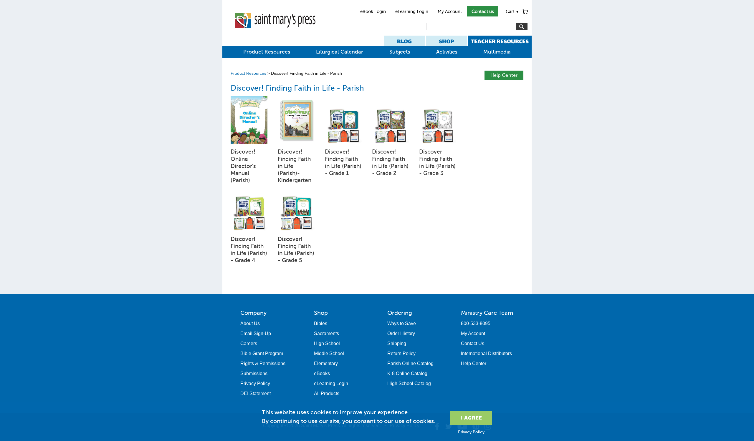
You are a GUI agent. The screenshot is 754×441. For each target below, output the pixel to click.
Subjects (399, 52)
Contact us (483, 11)
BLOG (404, 41)
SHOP (446, 41)
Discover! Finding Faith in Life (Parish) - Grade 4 (249, 250)
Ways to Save (401, 323)
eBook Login (373, 11)
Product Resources (266, 52)
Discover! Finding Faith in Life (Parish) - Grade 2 (390, 162)
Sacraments (326, 333)
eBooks (322, 373)
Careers (248, 343)
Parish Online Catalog (410, 363)
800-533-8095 (475, 323)
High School (327, 343)
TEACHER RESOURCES (500, 41)
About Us (250, 323)
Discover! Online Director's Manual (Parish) (243, 166)
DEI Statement (255, 393)
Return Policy (401, 353)
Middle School (329, 353)
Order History (401, 333)
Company (253, 312)
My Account (450, 11)
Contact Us (472, 343)
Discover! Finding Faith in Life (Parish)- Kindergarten (294, 166)
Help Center (503, 75)
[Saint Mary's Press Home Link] (275, 33)
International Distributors (486, 353)
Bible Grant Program (261, 353)
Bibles (320, 323)
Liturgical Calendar (339, 52)
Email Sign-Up (255, 333)
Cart (512, 11)
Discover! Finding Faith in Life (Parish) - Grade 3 (437, 162)
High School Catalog (409, 383)
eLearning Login (411, 11)
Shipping (396, 343)
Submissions (253, 373)
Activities (446, 52)
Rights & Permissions (262, 363)
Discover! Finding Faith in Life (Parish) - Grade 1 (343, 162)
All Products (326, 393)
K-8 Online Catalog (407, 373)
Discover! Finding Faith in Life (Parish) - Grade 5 (296, 250)
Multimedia (497, 52)
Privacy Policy (255, 383)
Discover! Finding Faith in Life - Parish (297, 88)
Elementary (326, 363)
